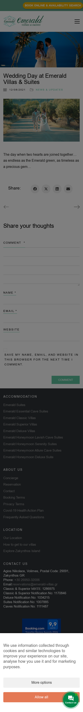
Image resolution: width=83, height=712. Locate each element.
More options (41, 682)
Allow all (41, 697)
